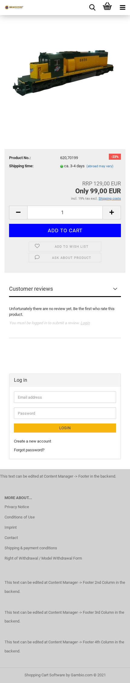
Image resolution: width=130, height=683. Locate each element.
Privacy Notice (17, 507)
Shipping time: (21, 166)
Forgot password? (29, 450)
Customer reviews (31, 289)
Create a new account (32, 441)
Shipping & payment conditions (31, 548)
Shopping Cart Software (44, 675)
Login (85, 323)
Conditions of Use (20, 517)
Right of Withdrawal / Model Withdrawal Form (43, 558)
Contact (11, 537)
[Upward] (113, 673)
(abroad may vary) (99, 166)
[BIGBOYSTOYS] (12, 7)
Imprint (11, 527)
